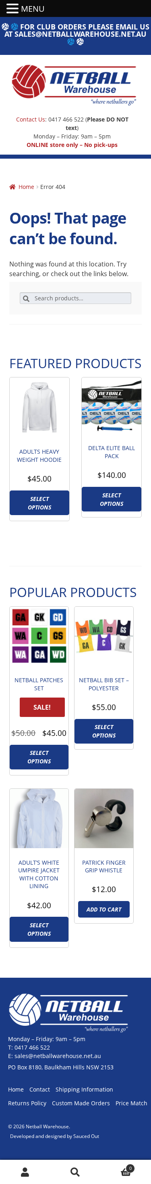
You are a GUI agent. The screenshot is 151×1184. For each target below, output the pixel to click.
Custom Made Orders (81, 1103)
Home (26, 187)
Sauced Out (86, 1136)
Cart (116, 1166)
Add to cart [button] (104, 909)
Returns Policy (27, 1103)
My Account (25, 1172)
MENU (33, 8)
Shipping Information (84, 1089)
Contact (39, 1089)
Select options (39, 503)
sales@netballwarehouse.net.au (80, 34)
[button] (13, 9)
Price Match (131, 1103)
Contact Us (30, 119)
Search (75, 1172)
